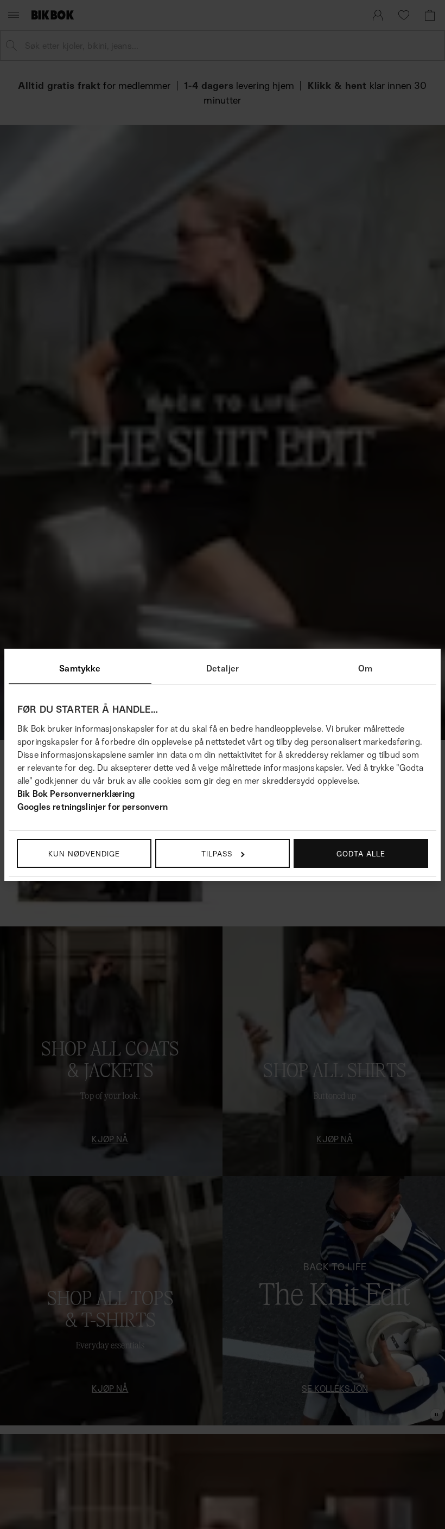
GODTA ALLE (360, 853)
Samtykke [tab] (79, 668)
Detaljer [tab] (222, 668)
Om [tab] (365, 668)
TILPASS (216, 853)
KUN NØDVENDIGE (84, 853)
